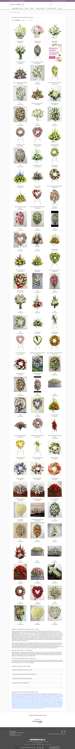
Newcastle (35, 701)
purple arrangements (54, 645)
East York (30, 701)
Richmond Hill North (44, 704)
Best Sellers (17, 20)
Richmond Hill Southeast (39, 698)
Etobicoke (16, 697)
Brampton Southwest (36, 704)
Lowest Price (30, 20)
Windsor (17, 695)
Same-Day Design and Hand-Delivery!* (17, 0)
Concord (41, 696)
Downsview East (44, 695)
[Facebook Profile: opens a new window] (62, 731)
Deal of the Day (16, 8)
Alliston (13, 708)
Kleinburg (53, 702)
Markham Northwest (26, 708)
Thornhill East (20, 699)
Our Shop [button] (60, 8)
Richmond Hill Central (27, 704)
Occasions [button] (26, 8)
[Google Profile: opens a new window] (65, 731)
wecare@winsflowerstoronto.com (15, 735)
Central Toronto (53, 699)
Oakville (21, 695)
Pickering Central (18, 708)
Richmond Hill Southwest (25, 703)
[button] (72, 743)
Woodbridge (50, 695)
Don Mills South (56, 695)
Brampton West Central (37, 706)
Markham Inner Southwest (44, 699)
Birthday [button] (32, 8)
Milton (25, 702)
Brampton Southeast (16, 703)
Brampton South (34, 705)
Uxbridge (32, 702)
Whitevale (18, 706)
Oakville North (59, 704)
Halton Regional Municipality (17, 704)
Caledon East (60, 703)
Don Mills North (27, 696)
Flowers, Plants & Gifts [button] (51, 8)
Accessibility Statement (40, 744)
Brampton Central (40, 708)
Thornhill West (56, 696)
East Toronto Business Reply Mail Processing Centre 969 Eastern (37, 697)
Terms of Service (27, 744)
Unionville (44, 706)
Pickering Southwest (24, 705)
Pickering (18, 702)
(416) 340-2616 (12, 733)
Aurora (28, 702)
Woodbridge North (41, 705)
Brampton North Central (49, 705)
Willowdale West (46, 696)
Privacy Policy (33, 744)
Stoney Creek (38, 695)
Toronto (46, 701)
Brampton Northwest (52, 704)
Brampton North (33, 703)
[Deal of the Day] (54, 52)
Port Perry (14, 706)
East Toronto (18, 701)
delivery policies (25, 662)
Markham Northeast (44, 702)
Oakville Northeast (58, 705)
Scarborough (26, 698)
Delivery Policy (48, 744)
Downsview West (31, 695)
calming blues (35, 634)
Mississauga (59, 693)
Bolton (55, 703)
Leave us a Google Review (60, 734)
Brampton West (33, 708)
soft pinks (30, 634)
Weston (51, 696)
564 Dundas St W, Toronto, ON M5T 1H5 (17, 732)
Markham (50, 701)
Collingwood (25, 695)
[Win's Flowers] (17, 4)
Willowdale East (22, 697)
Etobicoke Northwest (35, 696)
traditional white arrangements (27, 633)
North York (53, 697)
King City (49, 702)
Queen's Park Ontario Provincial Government (45, 703)
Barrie (13, 702)
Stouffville (54, 706)
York (46, 698)
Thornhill (61, 695)
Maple (29, 705)
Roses (16, 654)
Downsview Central (41, 701)
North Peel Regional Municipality (18, 696)
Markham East (29, 706)
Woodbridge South (59, 702)
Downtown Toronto (27, 699)
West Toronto (32, 698)
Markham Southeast (35, 699)
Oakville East (59, 706)
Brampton (13, 695)
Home (10, 12)
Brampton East (49, 706)
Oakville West (36, 702)
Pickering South (23, 706)
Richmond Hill (59, 701)
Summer (21, 8)
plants (58, 632)
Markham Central (25, 701)
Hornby (18, 705)
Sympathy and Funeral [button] (40, 8)
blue (48, 645)
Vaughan (54, 701)
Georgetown (14, 705)
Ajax (15, 702)
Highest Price (23, 20)
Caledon (22, 702)
